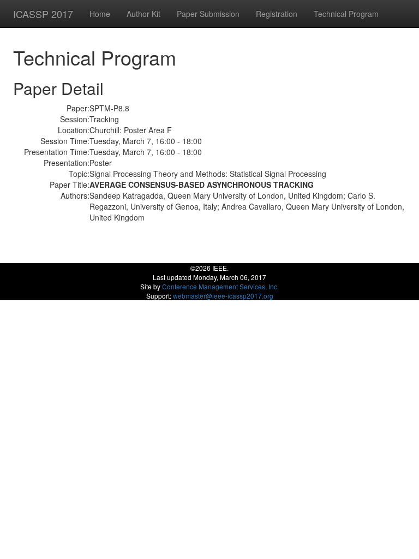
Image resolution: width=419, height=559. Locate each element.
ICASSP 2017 (43, 14)
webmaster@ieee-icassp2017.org (223, 295)
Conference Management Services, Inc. (220, 286)
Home (99, 13)
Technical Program (346, 13)
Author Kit (143, 13)
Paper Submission (208, 13)
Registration (276, 13)
